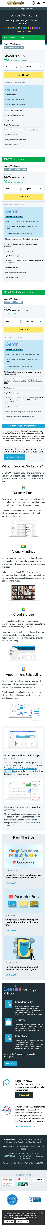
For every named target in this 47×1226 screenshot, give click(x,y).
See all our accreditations (25, 1126)
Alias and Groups (33, 130)
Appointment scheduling (11, 135)
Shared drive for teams (30, 239)
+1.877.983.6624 (10, 1156)
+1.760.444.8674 (22, 1153)
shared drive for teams (33, 372)
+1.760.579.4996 (27, 1156)
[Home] (17, 8)
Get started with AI (11, 95)
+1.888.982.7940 (24, 1158)
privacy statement (20, 1217)
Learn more (10, 1063)
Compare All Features (14, 457)
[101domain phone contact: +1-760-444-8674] (33, 4)
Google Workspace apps (12, 125)
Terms (22, 37)
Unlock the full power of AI (14, 216)
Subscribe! (24, 1095)
